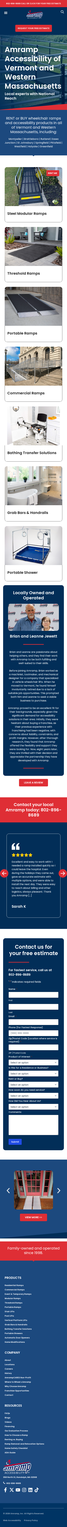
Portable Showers (13, 1333)
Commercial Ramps (26, 393)
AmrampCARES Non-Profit (18, 1377)
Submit (15, 1141)
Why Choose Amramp (15, 1386)
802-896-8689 (13, 3)
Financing (9, 1426)
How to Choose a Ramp (16, 1435)
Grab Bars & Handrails (27, 512)
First (10, 1000)
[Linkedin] (30, 1490)
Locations (9, 1364)
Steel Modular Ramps (27, 213)
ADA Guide (10, 1452)
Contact (9, 1395)
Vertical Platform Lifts (16, 1320)
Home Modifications (15, 1342)
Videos (8, 1422)
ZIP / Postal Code (17, 1053)
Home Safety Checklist (16, 1448)
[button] (5, 12)
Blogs (7, 1417)
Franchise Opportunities (17, 1390)
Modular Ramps (13, 1298)
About (8, 1360)
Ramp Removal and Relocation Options (24, 1444)
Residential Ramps (14, 1285)
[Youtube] (18, 1490)
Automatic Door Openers (17, 1337)
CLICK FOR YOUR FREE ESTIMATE (45, 3)
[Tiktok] (36, 1490)
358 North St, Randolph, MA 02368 (20, 1477)
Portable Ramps (22, 333)
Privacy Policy (31, 1520)
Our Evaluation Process (16, 1430)
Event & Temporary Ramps (18, 1294)
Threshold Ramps (23, 273)
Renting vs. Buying (14, 1439)
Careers (9, 1369)
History (8, 1373)
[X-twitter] (11, 1490)
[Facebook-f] (5, 1490)
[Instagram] (24, 1490)
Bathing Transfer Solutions (31, 452)
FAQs (7, 1413)
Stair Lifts (9, 1311)
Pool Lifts (9, 1316)
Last (10, 1012)
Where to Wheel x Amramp (18, 1382)
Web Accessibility (12, 1520)
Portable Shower (22, 572)
